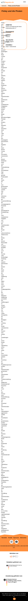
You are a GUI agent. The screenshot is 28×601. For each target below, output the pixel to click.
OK (14, 598)
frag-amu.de (9, 2)
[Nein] (26, 596)
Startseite (4, 5)
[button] (4, 537)
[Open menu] (24, 1)
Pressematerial (10, 31)
